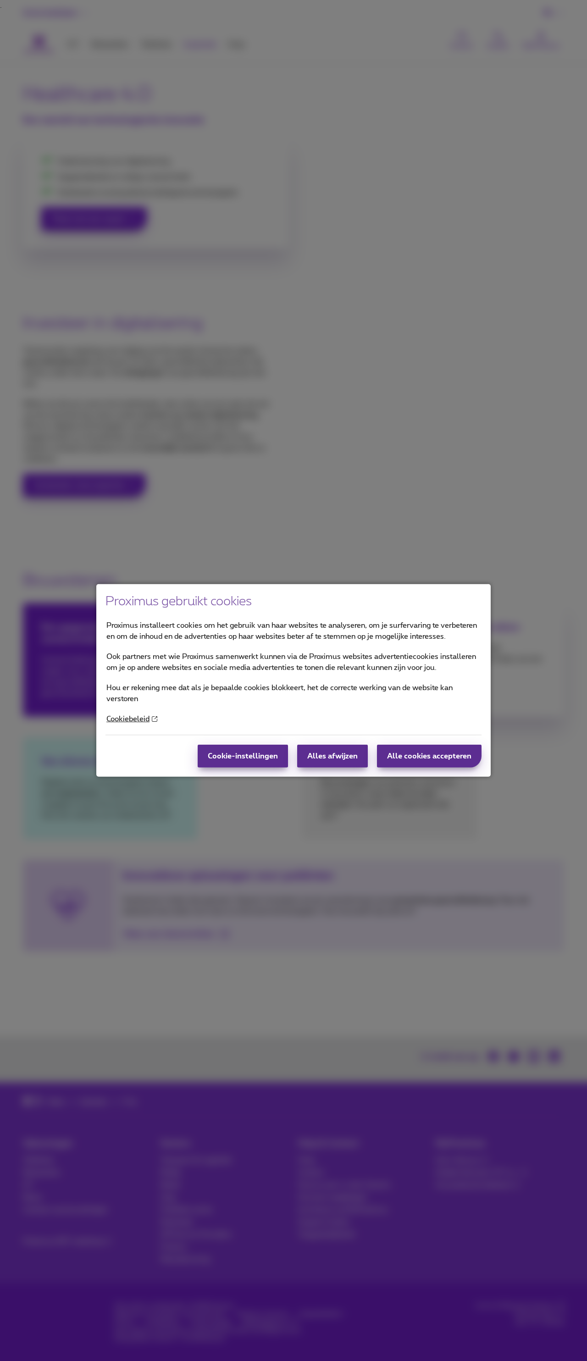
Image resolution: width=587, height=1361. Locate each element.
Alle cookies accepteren (429, 756)
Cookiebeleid (128, 719)
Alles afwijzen (332, 756)
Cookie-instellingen (243, 756)
